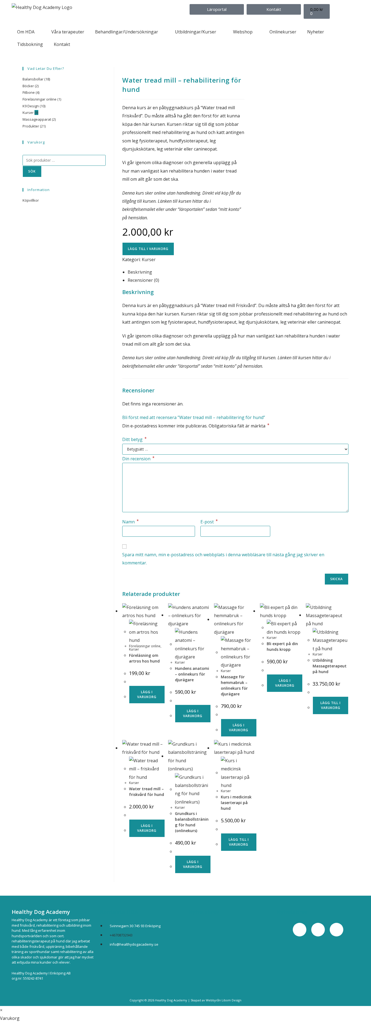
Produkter (31, 126)
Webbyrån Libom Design (223, 1000)
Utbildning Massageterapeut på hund (330, 666)
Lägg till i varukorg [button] (330, 705)
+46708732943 (121, 935)
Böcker (28, 85)
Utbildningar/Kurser (195, 32)
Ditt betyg (134, 439)
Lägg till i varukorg (148, 248)
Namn (130, 522)
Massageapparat (37, 119)
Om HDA (25, 32)
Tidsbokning (30, 44)
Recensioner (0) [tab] (143, 280)
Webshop (243, 32)
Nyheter (315, 32)
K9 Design (31, 106)
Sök (32, 171)
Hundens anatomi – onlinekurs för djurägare (192, 674)
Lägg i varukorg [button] (146, 694)
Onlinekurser (282, 32)
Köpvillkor (31, 200)
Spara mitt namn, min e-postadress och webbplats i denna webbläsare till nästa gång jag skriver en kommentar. (223, 559)
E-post (209, 522)
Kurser (149, 260)
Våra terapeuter (67, 32)
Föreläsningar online (145, 646)
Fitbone (29, 92)
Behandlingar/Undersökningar (126, 32)
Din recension (138, 459)
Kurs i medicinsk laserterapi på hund (236, 802)
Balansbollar (33, 79)
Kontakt (62, 44)
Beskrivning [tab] (140, 272)
